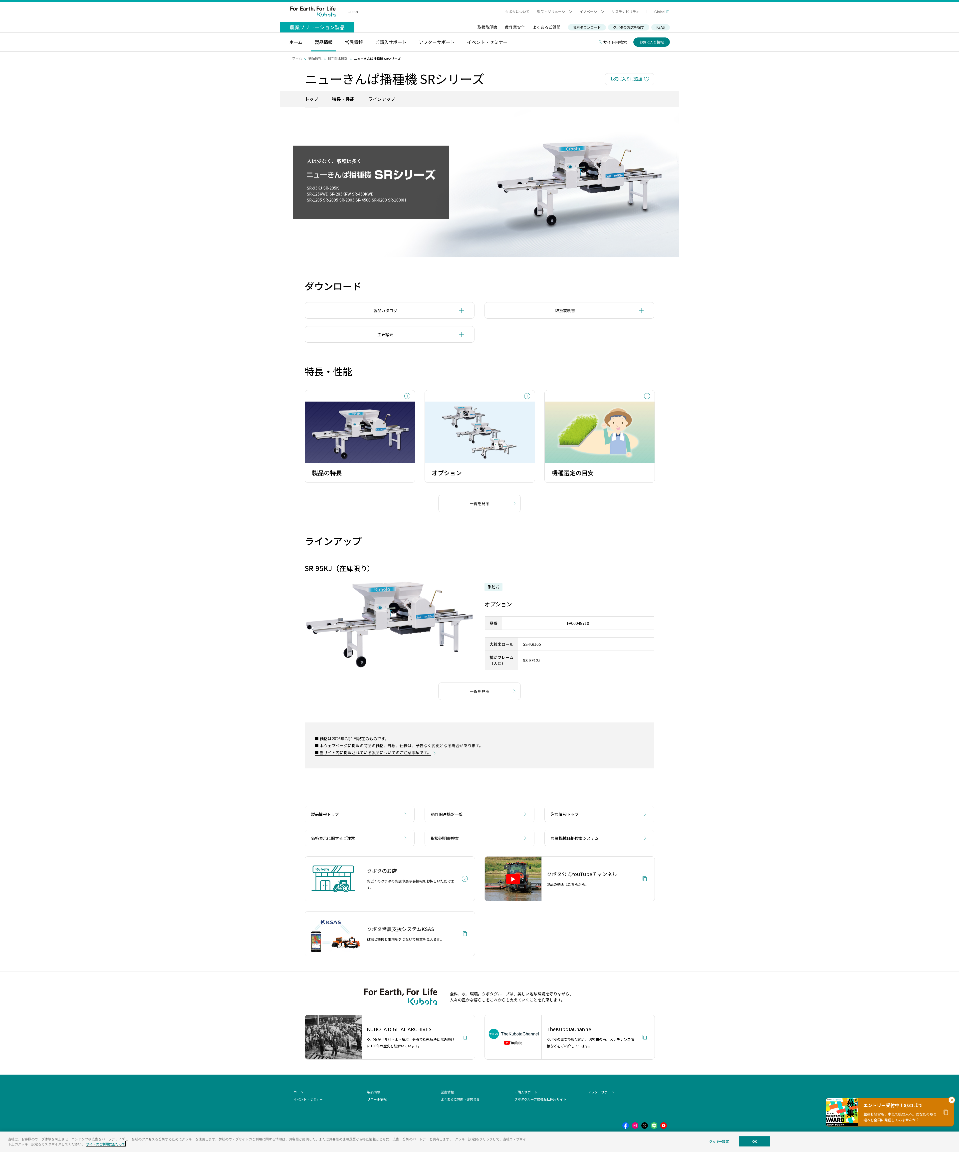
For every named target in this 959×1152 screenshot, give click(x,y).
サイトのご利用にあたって (105, 1143)
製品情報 (314, 58)
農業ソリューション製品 (317, 27)
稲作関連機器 (337, 58)
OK (754, 1141)
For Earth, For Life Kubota (313, 11)
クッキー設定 (719, 1141)
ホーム (297, 58)
